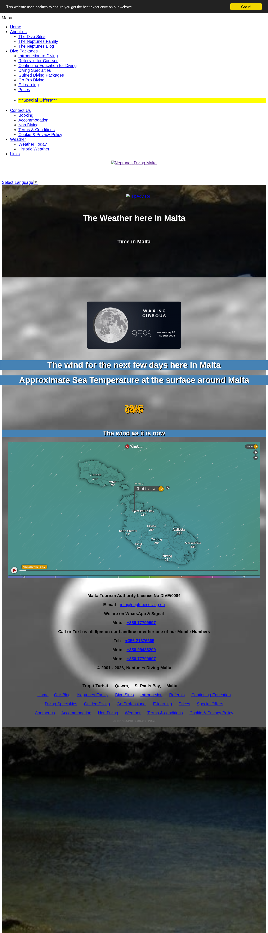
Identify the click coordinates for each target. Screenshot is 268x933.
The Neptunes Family (38, 41)
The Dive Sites (31, 36)
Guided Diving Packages (41, 75)
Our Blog (62, 695)
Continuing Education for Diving (47, 65)
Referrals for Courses (38, 60)
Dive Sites (124, 695)
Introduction (151, 695)
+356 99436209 (141, 649)
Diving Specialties (34, 70)
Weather (18, 139)
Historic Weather (33, 149)
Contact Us (20, 110)
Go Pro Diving (31, 80)
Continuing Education (211, 695)
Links (15, 154)
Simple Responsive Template (141, 721)
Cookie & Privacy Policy (40, 134)
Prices (24, 89)
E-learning (162, 704)
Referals (177, 695)
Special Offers (210, 704)
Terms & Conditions (36, 129)
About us (18, 31)
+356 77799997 (141, 622)
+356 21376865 (139, 640)
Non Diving (28, 125)
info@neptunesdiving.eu (142, 604)
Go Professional (131, 704)
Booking (25, 115)
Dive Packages (24, 51)
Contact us (45, 713)
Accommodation (33, 120)
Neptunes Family (92, 695)
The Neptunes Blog (36, 46)
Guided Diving (97, 704)
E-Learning (28, 84)
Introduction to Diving (38, 56)
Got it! (246, 6)
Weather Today (32, 144)
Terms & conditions (165, 713)
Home (15, 27)
